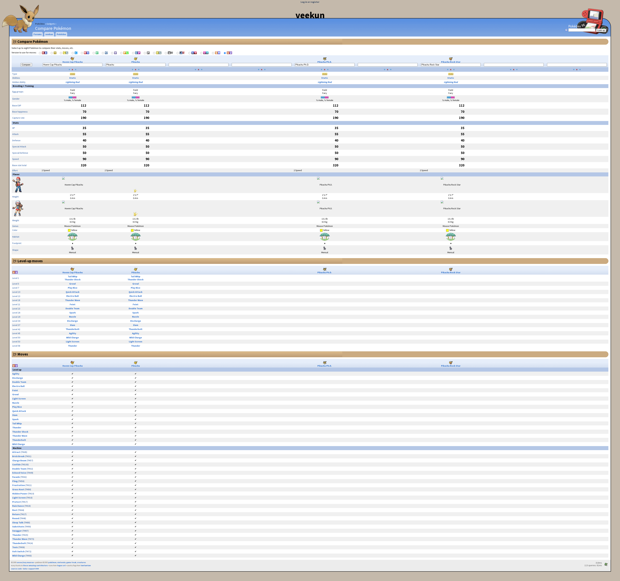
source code (16, 569)
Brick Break (18, 456)
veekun (310, 15)
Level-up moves (30, 261)
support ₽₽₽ (33, 569)
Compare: (26, 64)
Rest (14, 510)
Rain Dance (18, 505)
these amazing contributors (35, 565)
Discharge (72, 320)
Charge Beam (19, 460)
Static (72, 77)
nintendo (61, 562)
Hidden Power (19, 493)
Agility (72, 333)
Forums (38, 34)
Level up (17, 369)
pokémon (52, 562)
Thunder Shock (73, 279)
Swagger (17, 530)
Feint (72, 304)
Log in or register (310, 1)
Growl (72, 283)
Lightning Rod (72, 82)
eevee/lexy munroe (25, 562)
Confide (16, 464)
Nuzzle (72, 316)
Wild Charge (72, 337)
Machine (17, 448)
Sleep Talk (17, 522)
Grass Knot (18, 489)
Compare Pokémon (32, 41)
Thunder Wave (72, 300)
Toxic (15, 547)
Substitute (18, 526)
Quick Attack (72, 291)
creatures (81, 562)
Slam (72, 325)
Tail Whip (72, 276)
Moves (22, 354)
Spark (72, 312)
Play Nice (72, 287)
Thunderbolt (72, 329)
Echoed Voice (19, 472)
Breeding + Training (23, 86)
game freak (71, 562)
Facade (16, 476)
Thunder (72, 345)
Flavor (16, 174)
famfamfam (86, 565)
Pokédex (40, 23)
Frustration (18, 485)
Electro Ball (72, 296)
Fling (15, 481)
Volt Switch (18, 551)
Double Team (72, 308)
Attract (16, 452)
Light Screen (72, 341)
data (25, 569)
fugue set (61, 565)
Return (16, 514)
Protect (16, 501)
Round (15, 518)
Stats (16, 122)
